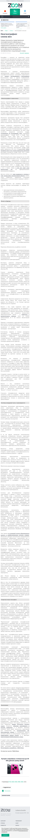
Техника (5, 13)
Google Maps (20, 164)
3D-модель (26, 653)
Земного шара (15, 461)
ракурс (9, 499)
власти (23, 636)
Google (27, 132)
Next (28, 25)
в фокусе (4, 20)
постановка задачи (10, 369)
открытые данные (14, 251)
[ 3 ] (16, 781)
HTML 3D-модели (23, 697)
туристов (21, 654)
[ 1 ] (10, 781)
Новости (3, 825)
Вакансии (3, 815)
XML (19, 651)
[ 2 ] (13, 781)
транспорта (18, 571)
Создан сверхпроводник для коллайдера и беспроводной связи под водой (22, 26)
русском (23, 582)
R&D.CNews (16, 751)
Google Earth (25, 147)
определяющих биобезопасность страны (12, 736)
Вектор (8, 201)
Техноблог (19, 820)
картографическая (24, 439)
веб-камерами (18, 701)
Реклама (9, 813)
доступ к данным (23, 609)
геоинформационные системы (10, 217)
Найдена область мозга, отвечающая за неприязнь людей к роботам (7, 25)
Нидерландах (21, 149)
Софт (25, 13)
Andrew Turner (15, 105)
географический (5, 552)
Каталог (3, 820)
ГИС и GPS (22, 53)
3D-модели (11, 514)
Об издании (3, 813)
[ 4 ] (19, 781)
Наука (15, 13)
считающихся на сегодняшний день (11, 133)
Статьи (11, 30)
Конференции (20, 0)
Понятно (5, 835)
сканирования (15, 79)
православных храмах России (10, 735)
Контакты (8, 815)
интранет (19, 667)
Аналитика (13, 0)
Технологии (26, 53)
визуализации (5, 511)
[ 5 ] (22, 781)
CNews (8, 0)
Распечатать (7, 790)
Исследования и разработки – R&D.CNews (12, 747)
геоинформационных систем (14, 90)
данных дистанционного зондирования (17, 76)
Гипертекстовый (20, 687)
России (20, 719)
